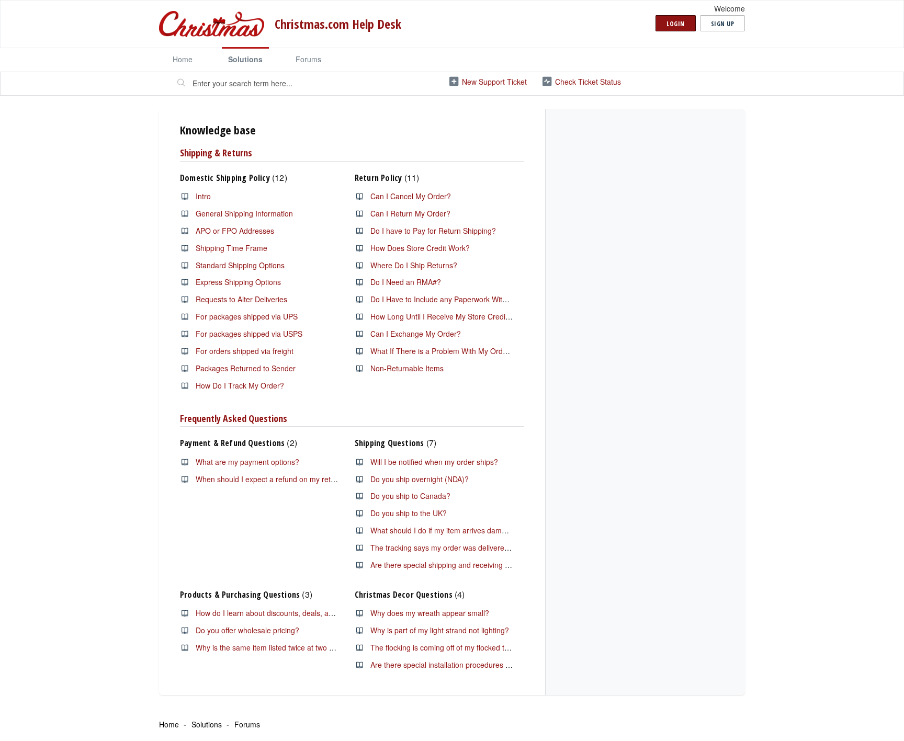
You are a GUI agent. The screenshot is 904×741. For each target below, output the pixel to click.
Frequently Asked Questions (233, 418)
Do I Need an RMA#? (405, 282)
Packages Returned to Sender (246, 368)
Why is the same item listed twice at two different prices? (289, 647)
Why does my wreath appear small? (429, 613)
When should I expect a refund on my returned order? (285, 479)
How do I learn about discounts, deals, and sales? (278, 613)
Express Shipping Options (238, 282)
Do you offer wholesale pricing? (247, 630)
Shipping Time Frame (231, 248)
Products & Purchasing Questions (245, 594)
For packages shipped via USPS (249, 333)
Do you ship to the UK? (408, 513)
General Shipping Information (244, 213)
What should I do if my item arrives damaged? (446, 530)
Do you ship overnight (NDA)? (419, 479)
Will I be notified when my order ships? (434, 462)
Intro (203, 196)
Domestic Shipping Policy (232, 178)
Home (183, 59)
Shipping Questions (394, 443)
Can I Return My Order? (410, 213)
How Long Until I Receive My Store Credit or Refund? (458, 316)
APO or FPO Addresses (235, 230)
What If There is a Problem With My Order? (442, 351)
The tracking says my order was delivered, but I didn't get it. (469, 547)
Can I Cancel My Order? (410, 196)
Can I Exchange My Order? (415, 333)
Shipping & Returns (216, 152)
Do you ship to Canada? (410, 496)
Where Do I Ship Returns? (413, 265)
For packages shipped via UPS (247, 316)
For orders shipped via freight (244, 351)
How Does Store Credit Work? (420, 248)
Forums (308, 59)
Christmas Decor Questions (408, 594)
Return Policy (385, 178)
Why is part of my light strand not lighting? (439, 630)
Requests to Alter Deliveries (241, 299)
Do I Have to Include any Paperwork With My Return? (458, 299)
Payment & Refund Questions (237, 443)
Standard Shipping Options (240, 265)
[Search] (181, 83)
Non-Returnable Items (407, 368)
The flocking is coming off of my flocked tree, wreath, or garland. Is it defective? (501, 647)
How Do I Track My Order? (240, 385)
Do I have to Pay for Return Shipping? (433, 230)
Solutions (245, 59)
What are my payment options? (247, 462)
